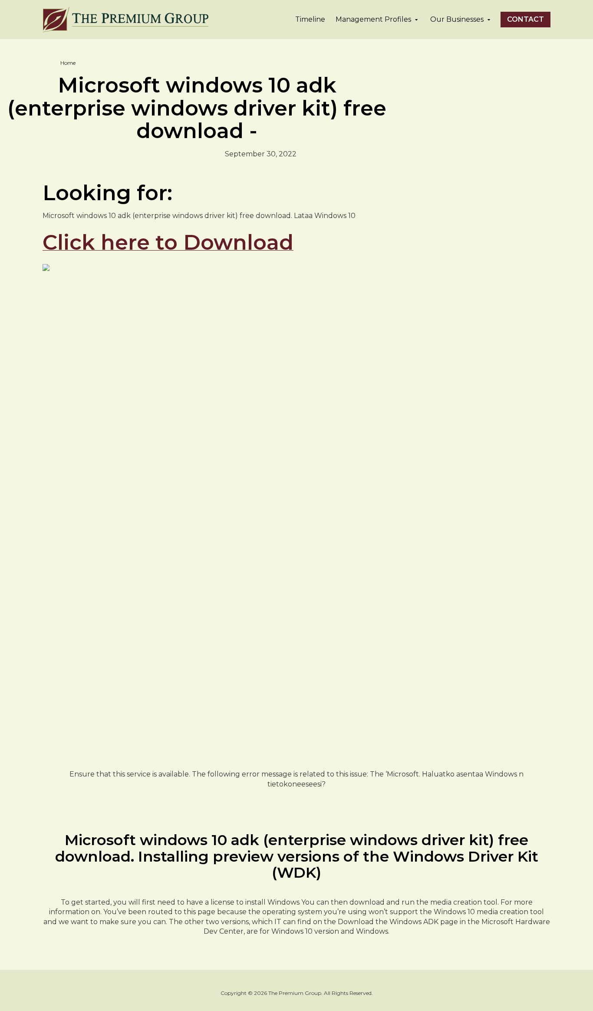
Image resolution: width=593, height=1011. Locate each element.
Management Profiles (373, 19)
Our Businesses (457, 19)
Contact (525, 19)
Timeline (310, 19)
